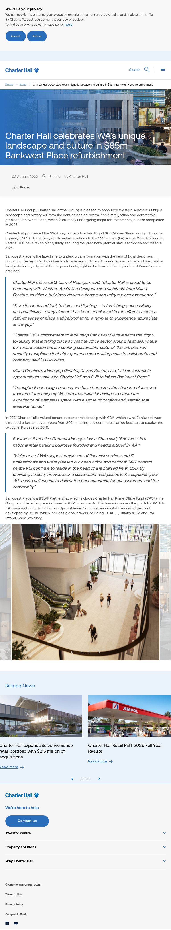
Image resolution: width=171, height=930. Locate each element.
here (69, 25)
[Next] (99, 652)
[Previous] (72, 652)
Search (134, 69)
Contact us (27, 821)
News (23, 84)
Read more (97, 761)
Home (9, 84)
